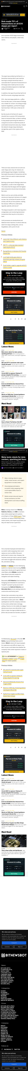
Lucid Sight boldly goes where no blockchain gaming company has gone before (14, 259)
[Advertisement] (14, 58)
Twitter (17, 1049)
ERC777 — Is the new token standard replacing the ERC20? (13, 246)
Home (2, 19)
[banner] (14, 15)
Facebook (7, 1049)
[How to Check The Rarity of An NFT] (14, 412)
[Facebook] (15, 319)
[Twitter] (12, 1049)
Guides (3, 420)
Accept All (14, 1064)
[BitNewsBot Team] (2, 29)
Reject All (20, 1068)
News (6, 19)
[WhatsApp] (25, 319)
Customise (7, 1068)
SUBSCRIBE (14, 292)
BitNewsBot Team (7, 29)
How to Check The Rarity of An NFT (12, 422)
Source (3, 231)
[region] (14, 1061)
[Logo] (5, 6)
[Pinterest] (21, 319)
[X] (18, 319)
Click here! (15, 3)
